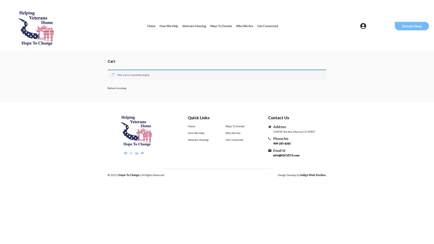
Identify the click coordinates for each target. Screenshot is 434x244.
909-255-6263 (282, 143)
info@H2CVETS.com (286, 155)
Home (151, 26)
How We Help (169, 26)
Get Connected (267, 26)
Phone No (280, 139)
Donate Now (412, 26)
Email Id (279, 150)
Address (279, 127)
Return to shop (117, 88)
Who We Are (244, 26)
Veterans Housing (194, 26)
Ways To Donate (221, 26)
